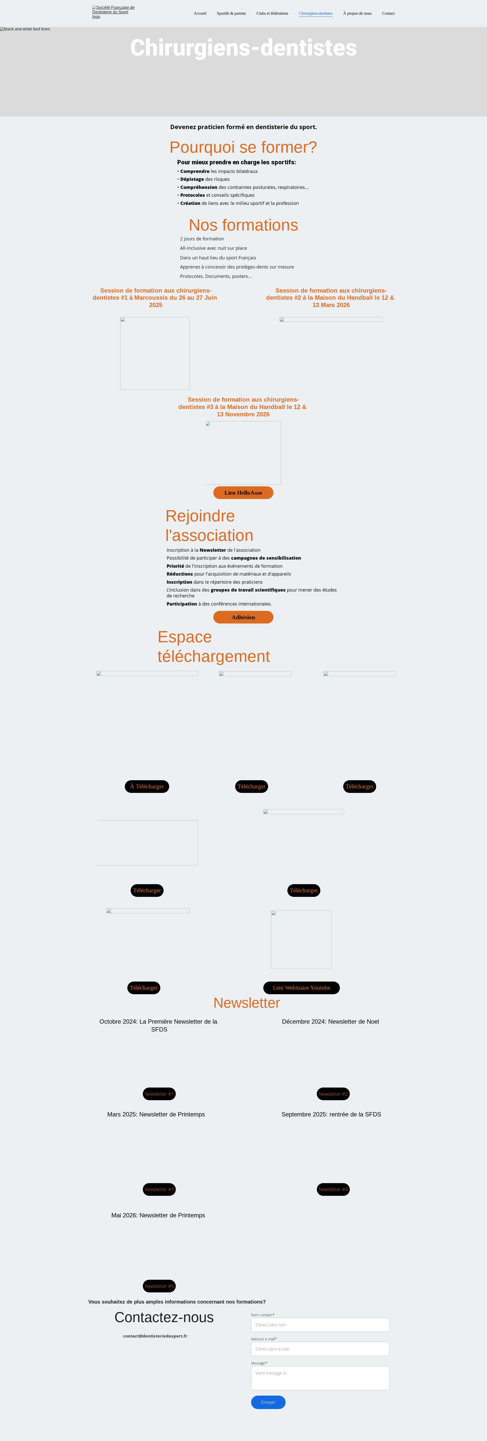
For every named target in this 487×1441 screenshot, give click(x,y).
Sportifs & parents (231, 13)
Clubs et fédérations (272, 13)
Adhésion (243, 617)
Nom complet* (263, 1314)
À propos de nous (357, 13)
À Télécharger (147, 786)
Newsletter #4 (333, 1189)
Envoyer (268, 1402)
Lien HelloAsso (243, 493)
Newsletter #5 (159, 1286)
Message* (259, 1363)
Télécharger (252, 786)
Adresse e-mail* (264, 1339)
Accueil (200, 13)
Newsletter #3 (159, 1189)
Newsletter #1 (159, 1094)
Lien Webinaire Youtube (301, 988)
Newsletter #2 (333, 1094)
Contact (388, 13)
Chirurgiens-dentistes (316, 13)
